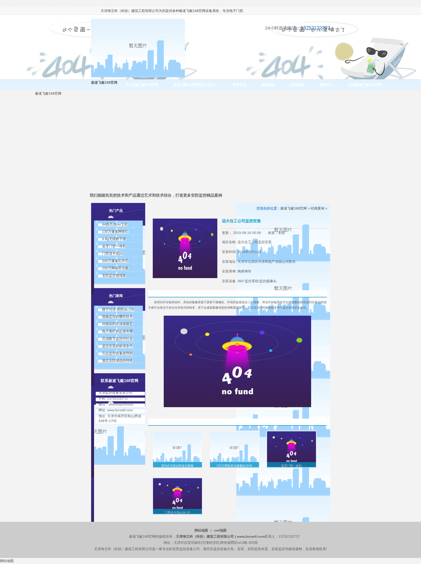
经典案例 (317, 208)
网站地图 (201, 530)
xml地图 (220, 530)
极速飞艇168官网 (181, 11)
